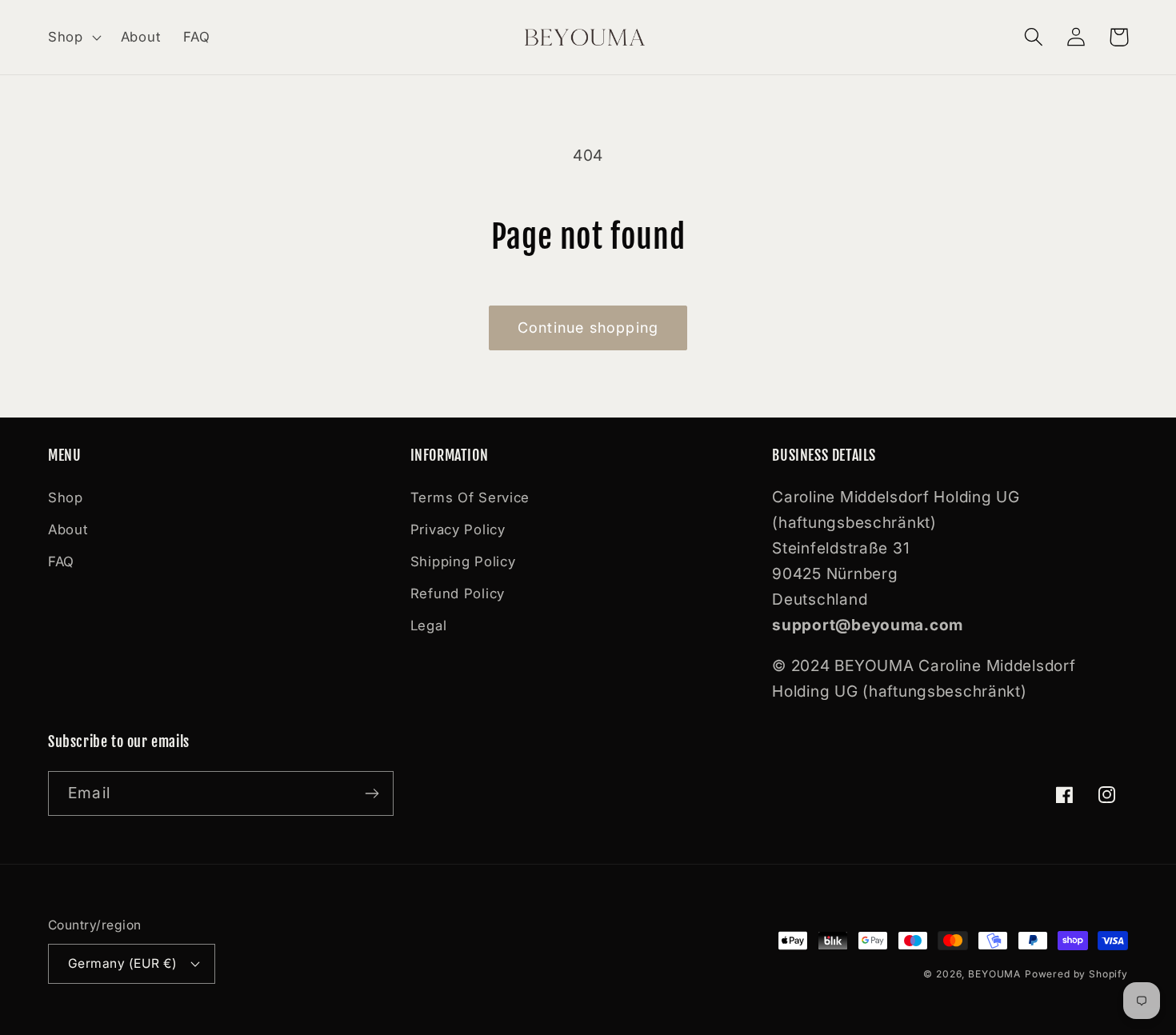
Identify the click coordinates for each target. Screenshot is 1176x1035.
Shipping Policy (463, 561)
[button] (73, 38)
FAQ (61, 561)
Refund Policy (457, 593)
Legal (428, 625)
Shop (65, 498)
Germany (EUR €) (122, 963)
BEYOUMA (994, 974)
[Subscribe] (371, 793)
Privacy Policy (458, 529)
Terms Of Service (470, 498)
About (68, 529)
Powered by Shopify (1076, 974)
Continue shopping (588, 327)
